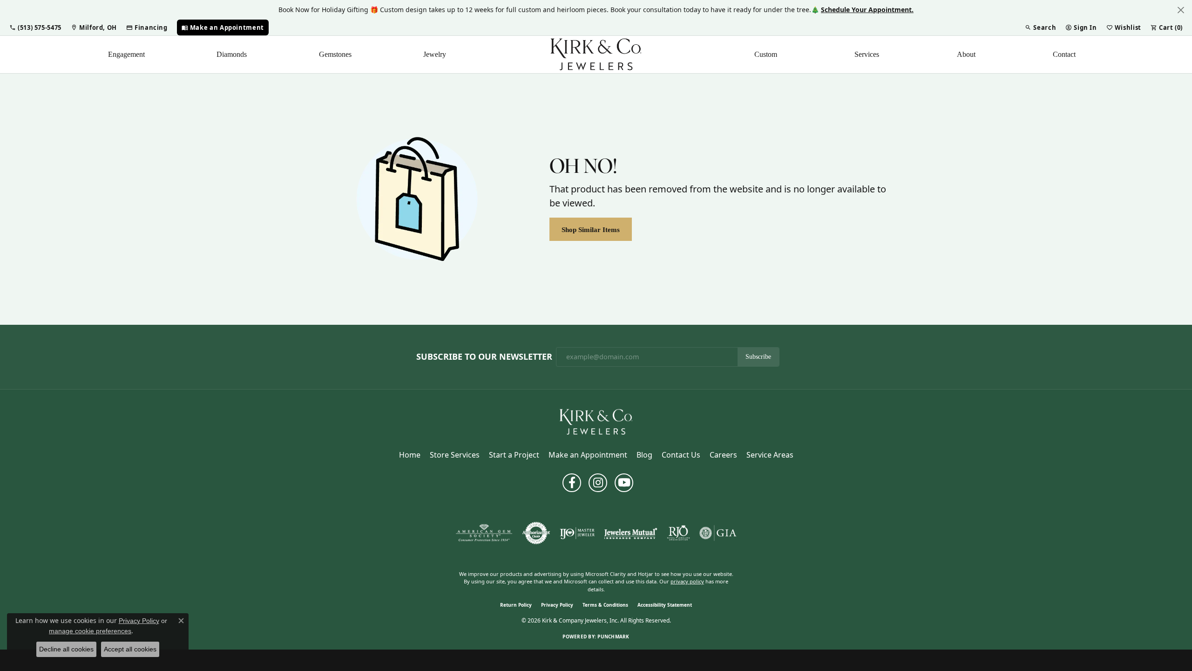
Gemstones (335, 54)
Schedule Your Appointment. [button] (867, 9)
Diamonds (232, 54)
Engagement (126, 54)
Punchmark (613, 636)
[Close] (1180, 10)
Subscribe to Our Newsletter (484, 357)
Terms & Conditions (605, 605)
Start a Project (514, 455)
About (966, 54)
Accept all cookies (130, 649)
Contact (1064, 54)
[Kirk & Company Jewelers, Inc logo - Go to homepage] (596, 54)
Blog (644, 455)
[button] (35, 27)
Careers (723, 455)
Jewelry (434, 54)
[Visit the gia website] (718, 533)
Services (866, 54)
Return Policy (516, 605)
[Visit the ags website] (484, 533)
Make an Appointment (588, 455)
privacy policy (687, 581)
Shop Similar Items (591, 229)
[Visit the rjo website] (678, 533)
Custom (765, 54)
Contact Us (681, 455)
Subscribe (758, 356)
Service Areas (769, 455)
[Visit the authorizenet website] (536, 533)
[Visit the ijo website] (577, 533)
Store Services (455, 455)
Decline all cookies (66, 649)
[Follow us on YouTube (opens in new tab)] (624, 482)
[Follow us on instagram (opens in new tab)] (598, 482)
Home (409, 455)
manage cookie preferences (90, 631)
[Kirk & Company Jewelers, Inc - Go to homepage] (596, 421)
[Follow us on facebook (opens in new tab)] (571, 482)
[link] (94, 27)
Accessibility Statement (664, 605)
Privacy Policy (557, 605)
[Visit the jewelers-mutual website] (630, 533)
